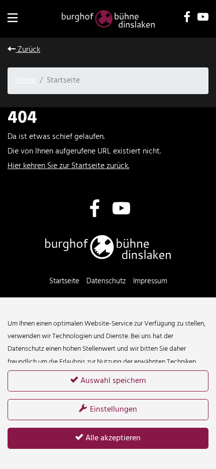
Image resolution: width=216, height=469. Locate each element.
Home (26, 80)
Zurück (28, 49)
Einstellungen (112, 409)
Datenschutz (106, 281)
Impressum (150, 281)
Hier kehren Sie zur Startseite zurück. (68, 166)
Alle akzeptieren (112, 438)
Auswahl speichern (112, 380)
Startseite (64, 281)
